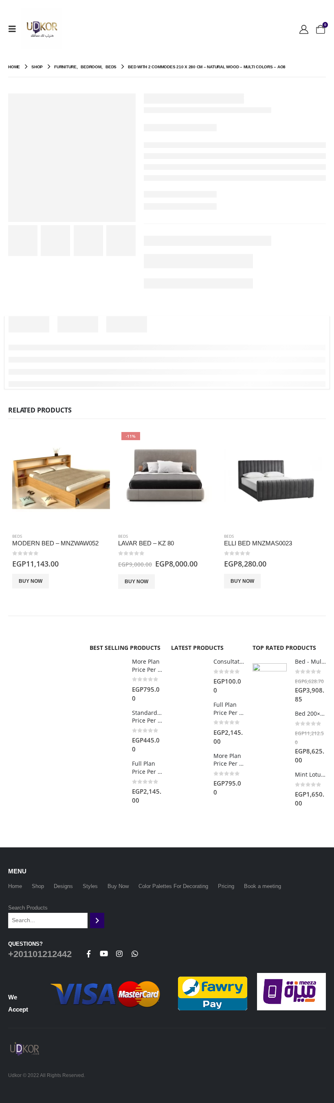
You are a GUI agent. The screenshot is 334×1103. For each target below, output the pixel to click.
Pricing (226, 886)
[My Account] (304, 29)
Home (15, 886)
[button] (14, 29)
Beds (17, 536)
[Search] (97, 920)
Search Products (28, 908)
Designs (63, 886)
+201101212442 (40, 954)
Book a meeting (262, 886)
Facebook (88, 954)
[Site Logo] (41, 28)
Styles (90, 886)
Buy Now (30, 581)
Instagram (119, 954)
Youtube (104, 954)
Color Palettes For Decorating (173, 886)
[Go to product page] (61, 477)
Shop (38, 886)
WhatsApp (135, 954)
